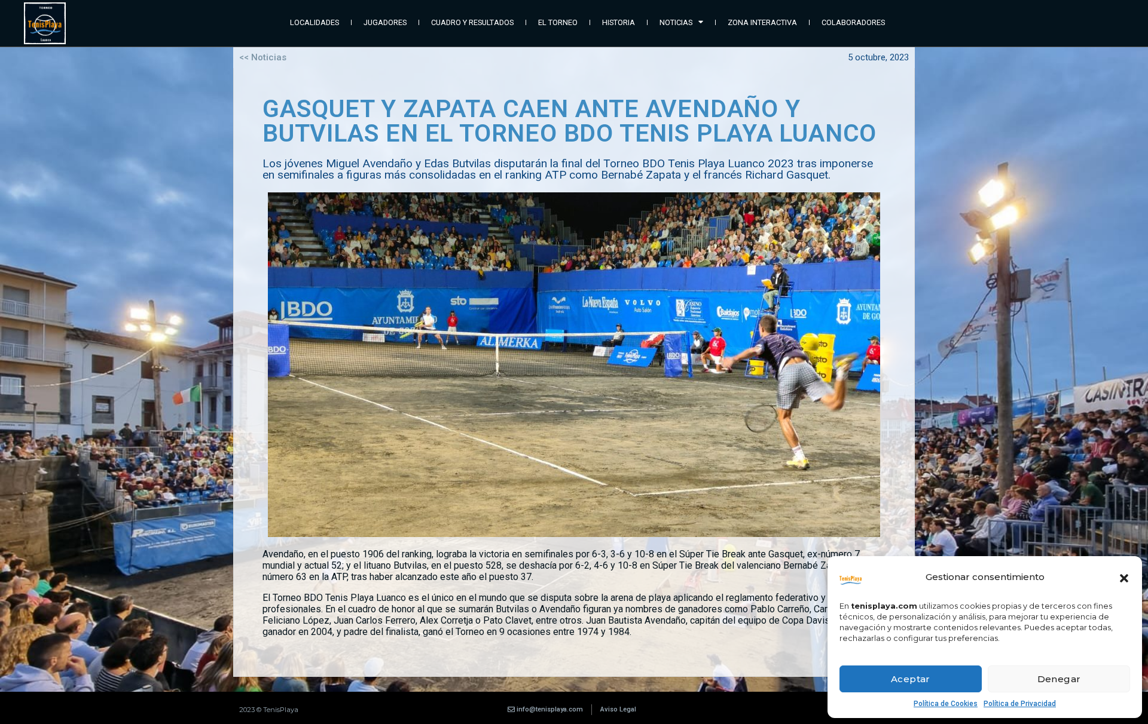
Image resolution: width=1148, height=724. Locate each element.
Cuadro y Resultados (472, 22)
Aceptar (910, 679)
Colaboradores (853, 22)
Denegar (1059, 679)
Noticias (676, 22)
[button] (1124, 577)
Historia (618, 22)
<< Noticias (262, 57)
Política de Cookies (946, 704)
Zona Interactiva (762, 22)
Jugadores (385, 22)
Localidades (314, 22)
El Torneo (558, 22)
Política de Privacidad (1020, 704)
